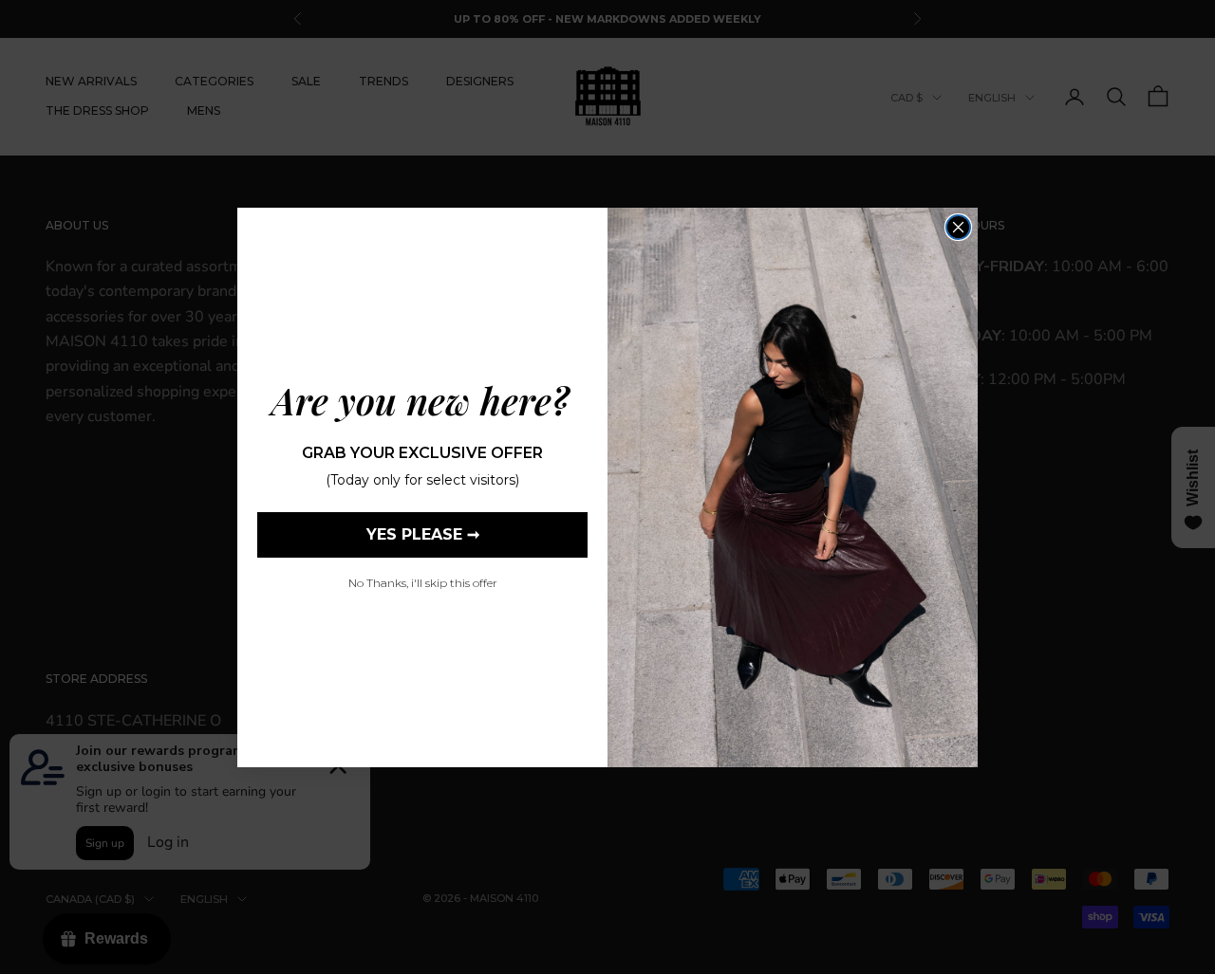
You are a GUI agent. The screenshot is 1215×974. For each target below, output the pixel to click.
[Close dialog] (958, 227)
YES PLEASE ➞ (422, 534)
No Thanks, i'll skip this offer (422, 583)
